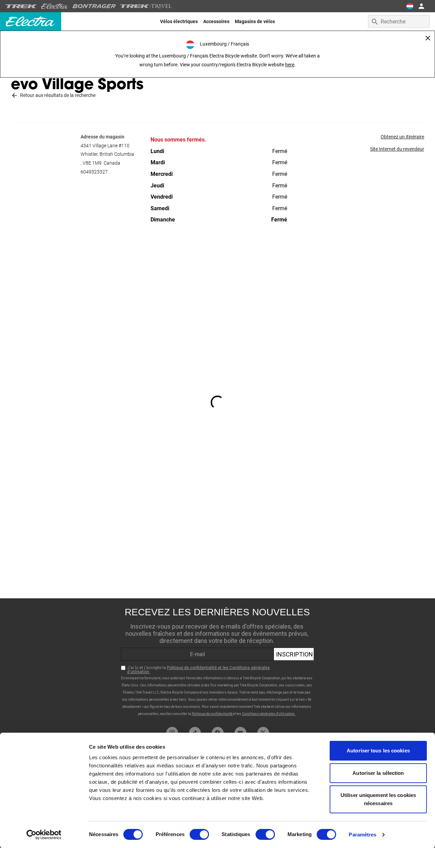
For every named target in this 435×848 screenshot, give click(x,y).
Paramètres (362, 834)
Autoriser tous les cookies (378, 750)
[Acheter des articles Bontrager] (94, 6)
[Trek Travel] (146, 6)
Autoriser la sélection (378, 773)
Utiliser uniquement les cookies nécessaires (378, 799)
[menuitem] (179, 21)
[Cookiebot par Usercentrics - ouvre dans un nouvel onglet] (44, 835)
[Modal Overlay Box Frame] (217, 661)
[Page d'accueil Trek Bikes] (21, 6)
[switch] (199, 834)
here (289, 64)
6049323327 (94, 171)
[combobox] (399, 21)
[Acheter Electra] (54, 6)
